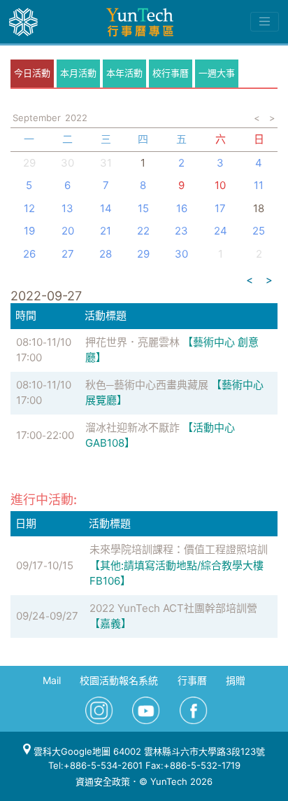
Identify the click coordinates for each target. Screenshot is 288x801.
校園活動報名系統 (119, 680)
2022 (76, 117)
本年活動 (124, 72)
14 (106, 208)
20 (68, 230)
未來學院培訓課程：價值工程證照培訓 (178, 549)
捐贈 (235, 680)
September (37, 117)
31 (106, 162)
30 (181, 253)
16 (181, 208)
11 (259, 185)
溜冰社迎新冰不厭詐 (132, 427)
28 (105, 253)
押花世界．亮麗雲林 (132, 342)
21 (105, 230)
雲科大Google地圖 (70, 751)
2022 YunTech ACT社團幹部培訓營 (173, 608)
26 (29, 253)
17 (220, 208)
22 (143, 230)
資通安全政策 (102, 781)
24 (220, 230)
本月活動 (78, 72)
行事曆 (192, 680)
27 (68, 253)
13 (67, 208)
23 (181, 230)
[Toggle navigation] (264, 22)
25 (258, 230)
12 (29, 208)
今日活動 (32, 72)
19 (29, 230)
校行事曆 (170, 72)
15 (143, 208)
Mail (52, 680)
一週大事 (217, 72)
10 (220, 185)
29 (143, 253)
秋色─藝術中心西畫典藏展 (146, 384)
